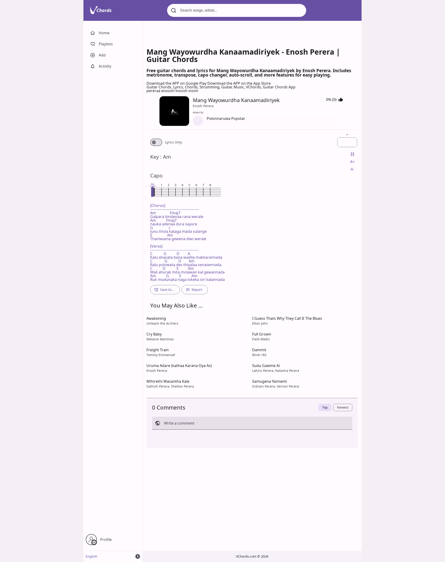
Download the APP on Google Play (176, 83)
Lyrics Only (173, 142)
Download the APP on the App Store (239, 83)
